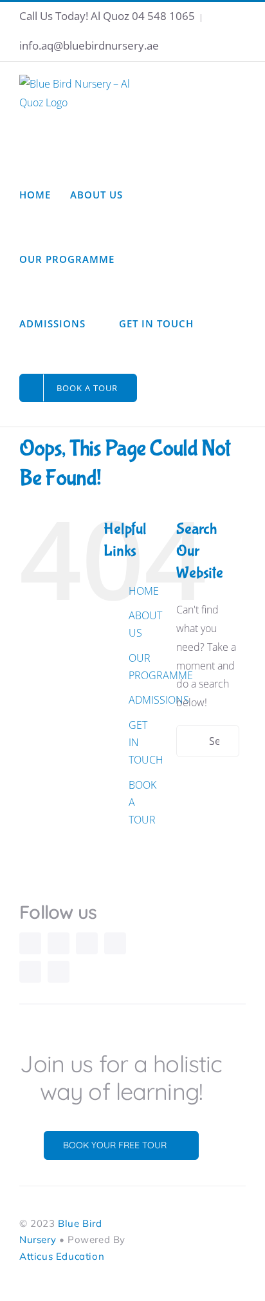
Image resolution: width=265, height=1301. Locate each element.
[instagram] (30, 943)
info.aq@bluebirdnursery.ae (89, 45)
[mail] (30, 972)
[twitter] (87, 943)
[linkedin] (115, 943)
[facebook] (58, 943)
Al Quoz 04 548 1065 (143, 15)
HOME (144, 591)
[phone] (58, 972)
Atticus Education (61, 1256)
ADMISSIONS (159, 700)
